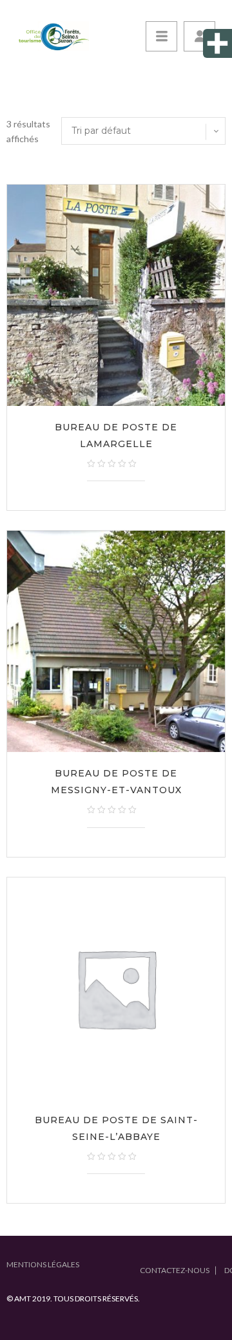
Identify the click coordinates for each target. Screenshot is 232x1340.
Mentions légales (42, 1264)
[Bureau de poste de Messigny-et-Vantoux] (116, 641)
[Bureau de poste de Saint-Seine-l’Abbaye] (116, 988)
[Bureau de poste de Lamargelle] (116, 295)
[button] (199, 36)
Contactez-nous (174, 1270)
